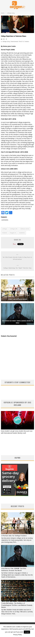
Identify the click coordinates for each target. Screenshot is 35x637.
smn (4, 39)
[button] (17, 24)
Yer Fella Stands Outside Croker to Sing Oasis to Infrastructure (17, 258)
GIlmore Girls (25, 229)
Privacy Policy (17, 634)
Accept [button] (27, 632)
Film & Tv (21, 41)
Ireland (4, 233)
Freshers (27, 41)
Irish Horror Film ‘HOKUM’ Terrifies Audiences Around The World (13, 569)
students (22, 233)
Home (2, 13)
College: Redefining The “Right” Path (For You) (17, 268)
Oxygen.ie (13, 233)
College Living (6, 41)
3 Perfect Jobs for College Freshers (17, 299)
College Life (14, 229)
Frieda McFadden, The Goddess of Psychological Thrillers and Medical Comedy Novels (16, 605)
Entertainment (14, 41)
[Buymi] (14, 495)
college (4, 229)
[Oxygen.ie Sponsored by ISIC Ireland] (17, 429)
